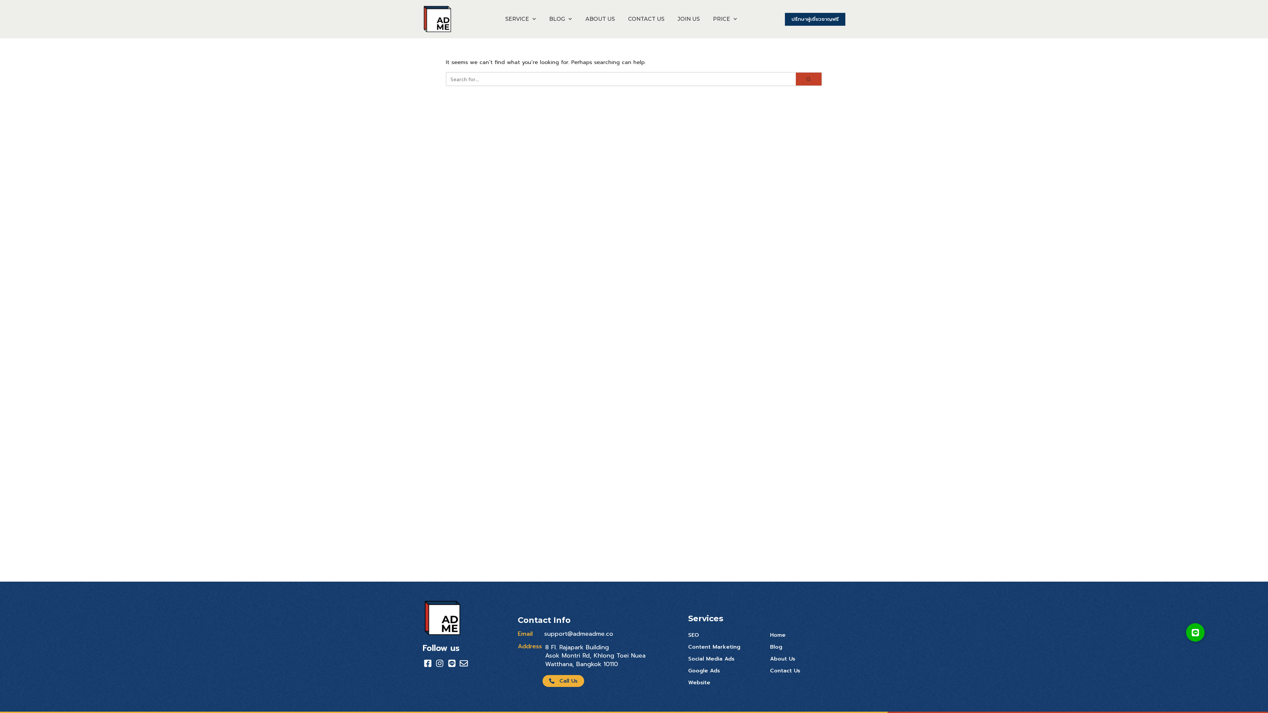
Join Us (689, 19)
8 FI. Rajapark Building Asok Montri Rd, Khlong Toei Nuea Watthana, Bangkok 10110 (595, 655)
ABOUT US (600, 19)
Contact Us (785, 671)
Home (778, 635)
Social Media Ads (711, 659)
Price (721, 19)
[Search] (809, 79)
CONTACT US (646, 19)
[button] (1195, 632)
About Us (782, 659)
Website (699, 683)
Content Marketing (714, 647)
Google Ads (704, 671)
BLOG (557, 19)
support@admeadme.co (578, 633)
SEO (693, 635)
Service (517, 19)
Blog (776, 647)
